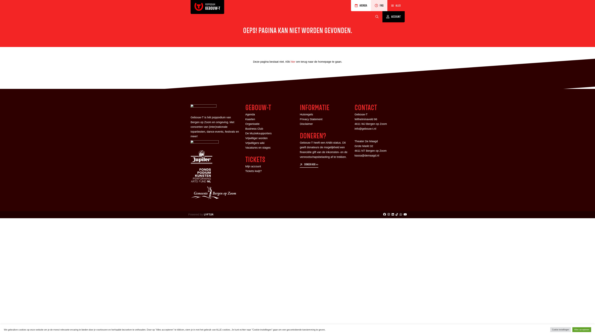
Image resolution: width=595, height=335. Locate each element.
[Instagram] (389, 214)
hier (293, 61)
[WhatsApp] (401, 214)
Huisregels (306, 114)
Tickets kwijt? (253, 171)
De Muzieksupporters (258, 133)
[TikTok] (397, 214)
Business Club (254, 128)
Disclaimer (306, 123)
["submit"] (377, 16)
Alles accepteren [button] (581, 329)
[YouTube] (405, 214)
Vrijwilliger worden (256, 138)
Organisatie (252, 123)
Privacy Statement (311, 119)
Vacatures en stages (258, 147)
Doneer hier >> (311, 164)
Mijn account (253, 166)
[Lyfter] (208, 215)
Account (396, 16)
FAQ (381, 5)
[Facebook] (384, 214)
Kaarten (250, 119)
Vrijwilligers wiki (254, 143)
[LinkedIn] (393, 214)
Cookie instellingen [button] (560, 329)
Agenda (363, 5)
